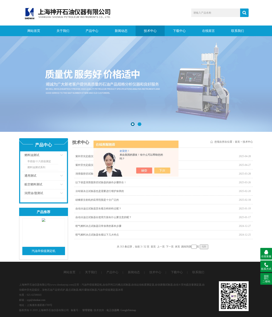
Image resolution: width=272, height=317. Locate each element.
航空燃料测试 (33, 184)
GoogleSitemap (128, 310)
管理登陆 (87, 310)
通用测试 (30, 175)
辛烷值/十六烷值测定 (39, 161)
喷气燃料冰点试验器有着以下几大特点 (97, 234)
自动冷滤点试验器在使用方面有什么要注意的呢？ (103, 217)
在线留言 (208, 31)
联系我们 (237, 31)
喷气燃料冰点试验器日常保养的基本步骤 (98, 226)
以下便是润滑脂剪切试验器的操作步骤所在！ (100, 182)
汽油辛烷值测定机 (43, 251)
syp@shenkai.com (36, 300)
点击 (56, 156)
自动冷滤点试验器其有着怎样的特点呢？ (98, 208)
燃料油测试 (31, 155)
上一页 (161, 246)
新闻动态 (121, 31)
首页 (237, 141)
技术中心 (150, 31)
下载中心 (179, 31)
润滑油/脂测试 (33, 193)
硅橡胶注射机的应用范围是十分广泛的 (97, 199)
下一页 (170, 246)
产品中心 (92, 31)
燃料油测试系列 (36, 167)
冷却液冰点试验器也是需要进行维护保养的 (99, 191)
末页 (177, 246)
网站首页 (33, 31)
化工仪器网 (112, 310)
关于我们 (63, 31)
